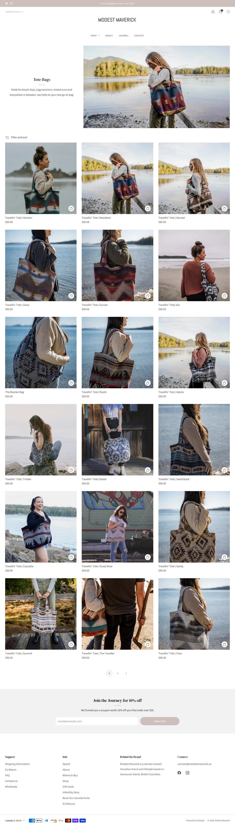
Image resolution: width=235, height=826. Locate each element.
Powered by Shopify (195, 820)
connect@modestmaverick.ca (194, 764)
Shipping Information (17, 764)
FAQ (7, 775)
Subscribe (160, 721)
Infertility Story (71, 792)
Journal (124, 35)
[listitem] (117, 3)
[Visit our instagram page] (11, 3)
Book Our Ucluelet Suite (76, 798)
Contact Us (11, 781)
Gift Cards (68, 786)
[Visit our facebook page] (6, 3)
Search (66, 764)
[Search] (228, 11)
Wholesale (11, 786)
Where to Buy (70, 775)
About (109, 35)
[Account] (213, 11)
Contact (139, 35)
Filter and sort (19, 137)
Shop (94, 35)
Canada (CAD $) (13, 12)
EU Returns (69, 804)
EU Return (11, 769)
